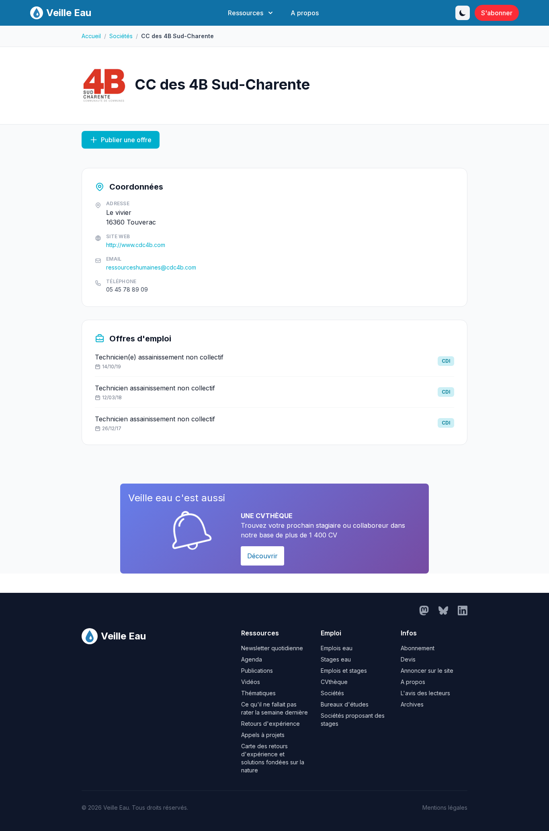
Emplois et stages (344, 670)
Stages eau (336, 659)
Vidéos (250, 681)
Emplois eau (336, 648)
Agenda (251, 659)
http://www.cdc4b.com (135, 244)
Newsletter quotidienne (272, 648)
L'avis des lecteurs (425, 693)
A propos (305, 13)
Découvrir (262, 556)
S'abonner (496, 13)
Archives (412, 704)
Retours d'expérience (270, 723)
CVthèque (334, 681)
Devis (408, 659)
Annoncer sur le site (427, 670)
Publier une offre (126, 140)
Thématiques (258, 693)
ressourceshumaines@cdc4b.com (151, 267)
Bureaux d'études (345, 704)
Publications (257, 670)
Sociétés (121, 36)
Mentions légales (444, 807)
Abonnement (417, 648)
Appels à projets (263, 734)
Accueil (91, 36)
